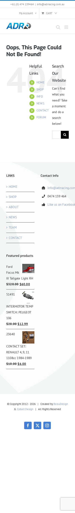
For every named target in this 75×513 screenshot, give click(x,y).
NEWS (40, 103)
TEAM (13, 227)
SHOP (40, 89)
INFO (39, 96)
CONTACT (42, 110)
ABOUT (14, 207)
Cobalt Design (25, 409)
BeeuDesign (61, 404)
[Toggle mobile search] (58, 27)
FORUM (41, 117)
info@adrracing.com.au (50, 4)
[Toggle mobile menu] (66, 27)
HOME (40, 82)
